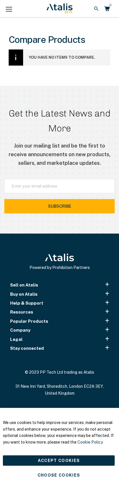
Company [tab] (20, 330)
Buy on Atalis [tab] (24, 294)
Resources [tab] (21, 312)
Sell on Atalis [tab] (24, 284)
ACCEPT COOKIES (59, 460)
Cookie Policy (90, 442)
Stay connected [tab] (27, 348)
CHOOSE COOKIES (59, 475)
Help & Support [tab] (26, 303)
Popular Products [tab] (29, 321)
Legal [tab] (16, 339)
